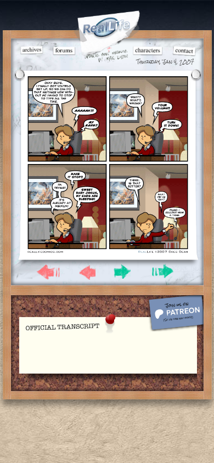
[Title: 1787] (107, 252)
